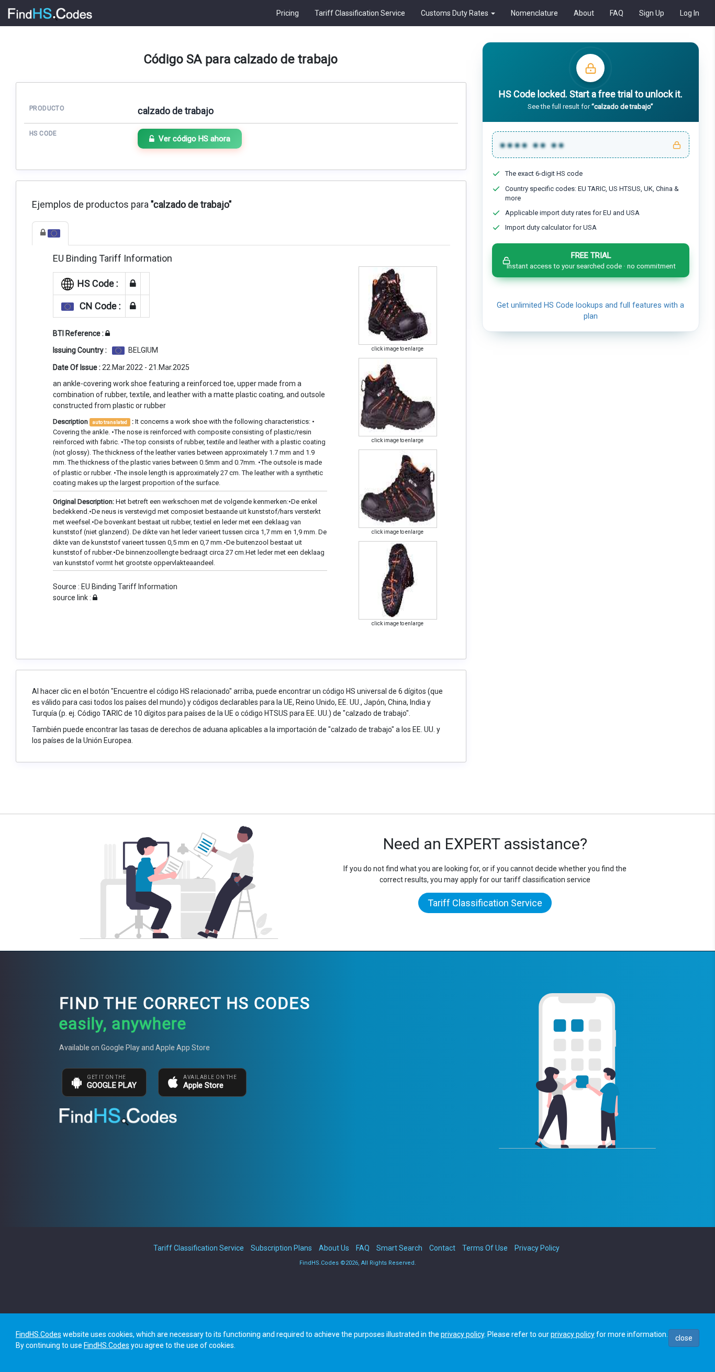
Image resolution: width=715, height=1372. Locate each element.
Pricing (287, 13)
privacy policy (462, 1334)
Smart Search (399, 1248)
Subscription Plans (281, 1248)
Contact (442, 1248)
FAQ (616, 13)
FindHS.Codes (38, 1334)
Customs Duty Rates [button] (455, 13)
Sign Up (651, 13)
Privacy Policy (537, 1248)
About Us (334, 1248)
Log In (689, 13)
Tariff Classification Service (360, 13)
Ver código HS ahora (194, 138)
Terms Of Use (485, 1248)
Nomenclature (534, 13)
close (683, 1338)
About (584, 13)
